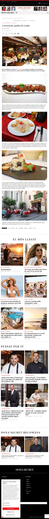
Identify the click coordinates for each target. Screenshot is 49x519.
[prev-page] (2, 423)
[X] (6, 33)
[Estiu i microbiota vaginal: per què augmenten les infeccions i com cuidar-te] (12, 318)
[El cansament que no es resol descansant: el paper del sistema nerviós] (35, 318)
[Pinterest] (9, 33)
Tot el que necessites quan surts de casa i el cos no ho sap (35, 270)
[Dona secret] (8, 12)
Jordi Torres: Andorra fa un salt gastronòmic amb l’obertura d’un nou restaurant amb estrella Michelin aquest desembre (12, 414)
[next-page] (4, 423)
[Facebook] (3, 33)
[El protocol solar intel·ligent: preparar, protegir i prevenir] (12, 286)
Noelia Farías (28, 382)
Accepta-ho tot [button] (10, 508)
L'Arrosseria (30, 228)
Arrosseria (12, 228)
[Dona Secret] (24, 470)
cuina (16, 228)
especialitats (9, 143)
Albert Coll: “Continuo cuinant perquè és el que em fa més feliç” (36, 413)
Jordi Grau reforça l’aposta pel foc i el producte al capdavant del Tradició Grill (12, 379)
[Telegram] (18, 33)
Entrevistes (6, 375)
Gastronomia (21, 228)
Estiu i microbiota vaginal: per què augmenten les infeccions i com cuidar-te (11, 335)
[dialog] (10, 498)
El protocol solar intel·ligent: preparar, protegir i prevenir (11, 302)
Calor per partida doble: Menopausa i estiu (32, 302)
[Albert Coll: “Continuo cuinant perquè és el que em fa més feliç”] (36, 395)
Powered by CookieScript (11, 516)
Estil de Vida (5, 267)
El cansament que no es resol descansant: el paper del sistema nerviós (34, 335)
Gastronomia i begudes (9, 18)
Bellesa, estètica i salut (33, 267)
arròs (9, 228)
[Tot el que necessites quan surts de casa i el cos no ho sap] (35, 254)
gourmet (25, 228)
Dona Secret (6, 28)
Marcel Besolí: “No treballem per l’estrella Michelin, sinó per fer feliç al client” (36, 379)
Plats (34, 228)
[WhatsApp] (12, 33)
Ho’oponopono (6, 269)
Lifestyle (3, 18)
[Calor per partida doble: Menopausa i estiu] (35, 286)
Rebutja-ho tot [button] (10, 511)
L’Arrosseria (19, 69)
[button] (47, 12)
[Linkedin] (15, 33)
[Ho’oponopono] (12, 254)
